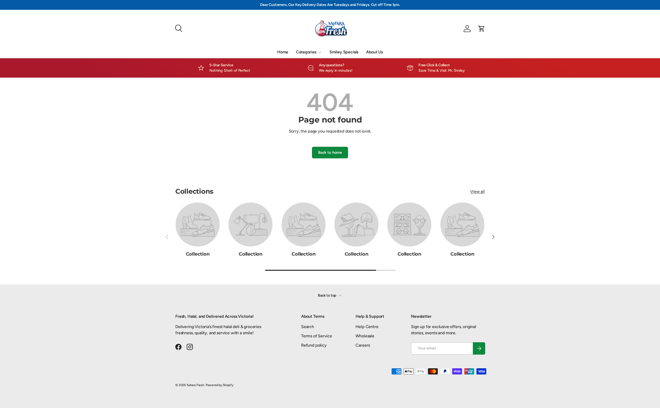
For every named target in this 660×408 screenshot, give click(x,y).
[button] (481, 28)
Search (307, 326)
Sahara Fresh (195, 385)
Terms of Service (316, 335)
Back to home (330, 152)
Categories (306, 52)
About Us (374, 52)
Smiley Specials (344, 52)
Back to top (327, 295)
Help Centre (367, 326)
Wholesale (365, 335)
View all (477, 191)
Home (282, 52)
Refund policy (314, 345)
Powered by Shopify (219, 385)
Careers (363, 345)
